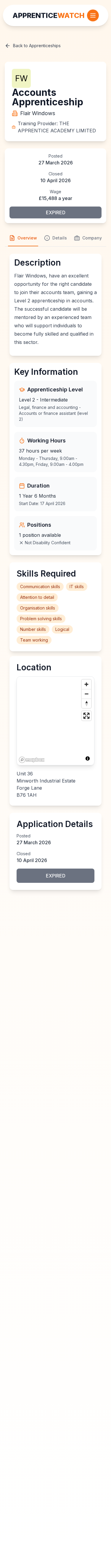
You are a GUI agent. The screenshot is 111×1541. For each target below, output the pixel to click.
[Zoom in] (86, 684)
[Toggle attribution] (87, 758)
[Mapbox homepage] (32, 759)
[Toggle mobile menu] (93, 15)
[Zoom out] (86, 694)
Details (59, 237)
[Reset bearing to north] (86, 703)
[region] (55, 721)
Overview (27, 237)
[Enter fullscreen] (86, 715)
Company (92, 237)
